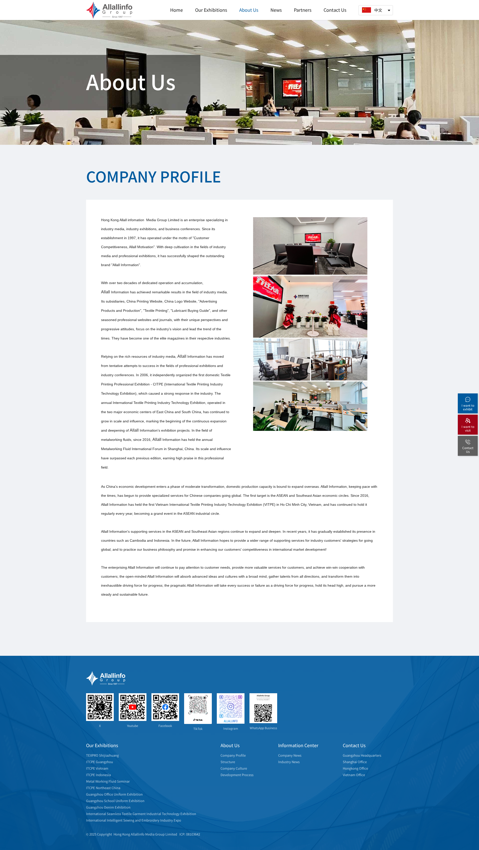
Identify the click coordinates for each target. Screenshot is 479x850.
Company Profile (233, 755)
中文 (378, 10)
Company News (289, 755)
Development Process (237, 774)
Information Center (298, 745)
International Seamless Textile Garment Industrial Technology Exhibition (141, 813)
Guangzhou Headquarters (362, 755)
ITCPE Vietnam (97, 768)
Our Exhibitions (211, 9)
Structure (228, 761)
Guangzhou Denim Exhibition (108, 807)
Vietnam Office (354, 774)
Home (176, 9)
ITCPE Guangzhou (99, 761)
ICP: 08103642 (189, 834)
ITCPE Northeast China (103, 787)
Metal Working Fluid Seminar (108, 781)
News (276, 9)
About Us (248, 9)
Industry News (289, 761)
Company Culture (234, 768)
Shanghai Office (355, 761)
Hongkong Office (355, 768)
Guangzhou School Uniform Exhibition (115, 800)
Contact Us (335, 9)
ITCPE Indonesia (98, 774)
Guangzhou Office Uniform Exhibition (114, 794)
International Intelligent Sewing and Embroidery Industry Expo (133, 820)
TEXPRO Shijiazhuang (102, 755)
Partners (302, 9)
